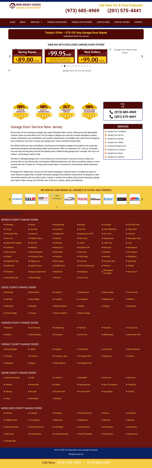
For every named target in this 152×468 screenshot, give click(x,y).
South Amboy (35, 434)
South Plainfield (85, 434)
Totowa (131, 356)
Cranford (58, 377)
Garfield (58, 238)
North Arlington (36, 252)
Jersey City (132, 328)
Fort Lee (9, 238)
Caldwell (58, 292)
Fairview (131, 234)
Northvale (58, 252)
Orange (106, 306)
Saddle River (60, 266)
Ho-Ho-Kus (83, 278)
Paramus (58, 256)
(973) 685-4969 (69, 463)
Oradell (9, 256)
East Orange (108, 292)
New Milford (11, 252)
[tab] (123, 105)
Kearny (8, 334)
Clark (32, 377)
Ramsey (106, 256)
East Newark (35, 328)
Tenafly (131, 266)
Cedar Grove (84, 292)
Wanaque (9, 363)
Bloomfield (34, 292)
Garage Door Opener (82, 22)
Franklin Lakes (36, 238)
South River (108, 434)
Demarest (59, 229)
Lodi (130, 243)
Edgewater (132, 229)
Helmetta (131, 413)
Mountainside (84, 385)
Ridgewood (35, 261)
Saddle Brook (35, 266)
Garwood (131, 377)
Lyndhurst (10, 247)
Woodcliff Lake (12, 278)
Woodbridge (11, 441)
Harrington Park (134, 238)
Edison (106, 413)
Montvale (107, 247)
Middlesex (83, 420)
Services (35, 22)
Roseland (132, 306)
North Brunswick (37, 427)
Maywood (59, 247)
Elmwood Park (12, 234)
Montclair (9, 306)
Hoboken (107, 328)
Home (12, 22)
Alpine (32, 225)
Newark (33, 306)
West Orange (84, 313)
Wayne (33, 363)
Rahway (9, 391)
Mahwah (33, 247)
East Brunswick (85, 413)
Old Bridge (59, 427)
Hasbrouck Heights (13, 243)
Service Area (103, 22)
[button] (9, 56)
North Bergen (35, 334)
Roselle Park (60, 391)
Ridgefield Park (12, 261)
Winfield (58, 398)
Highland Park (11, 420)
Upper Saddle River (38, 272)
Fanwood (107, 377)
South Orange (11, 313)
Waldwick (58, 272)
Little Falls (107, 349)
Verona (33, 313)
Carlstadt (107, 225)
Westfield (34, 398)
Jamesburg (34, 420)
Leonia (82, 243)
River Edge (59, 261)
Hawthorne (83, 349)
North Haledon (134, 349)
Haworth (33, 243)
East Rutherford (109, 229)
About (23, 22)
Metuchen (59, 420)
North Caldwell (61, 306)
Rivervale (83, 261)
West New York (134, 334)
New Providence (110, 385)
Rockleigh (132, 261)
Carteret (9, 413)
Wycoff (58, 278)
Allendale (9, 225)
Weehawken (108, 334)
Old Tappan (132, 252)
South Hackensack (86, 266)
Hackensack (108, 238)
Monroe (131, 420)
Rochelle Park (109, 261)
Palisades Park (36, 256)
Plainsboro (132, 427)
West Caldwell (60, 313)
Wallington (83, 272)
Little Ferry (107, 243)
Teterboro (10, 272)
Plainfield (132, 385)
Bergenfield (59, 225)
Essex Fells (133, 292)
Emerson (33, 234)
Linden (57, 385)
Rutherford (10, 266)
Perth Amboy (84, 427)
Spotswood (133, 434)
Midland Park (84, 247)
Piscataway (108, 427)
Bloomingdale (11, 349)
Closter (9, 229)
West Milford (60, 363)
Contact (138, 22)
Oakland (106, 252)
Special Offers (121, 22)
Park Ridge (83, 256)
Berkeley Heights (13, 377)
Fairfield (9, 299)
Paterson (34, 356)
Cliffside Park (133, 225)
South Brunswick (61, 434)
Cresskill (33, 229)
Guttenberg (59, 328)
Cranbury (33, 413)
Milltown (107, 420)
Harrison (82, 328)
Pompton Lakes (61, 356)
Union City (83, 334)
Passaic (9, 356)
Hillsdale (58, 243)
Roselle (33, 391)
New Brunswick (12, 427)
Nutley (81, 306)
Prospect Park (85, 356)
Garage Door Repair (57, 22)
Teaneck (106, 266)
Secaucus (59, 334)
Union (8, 398)
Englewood (59, 234)
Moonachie (132, 247)
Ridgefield (132, 256)
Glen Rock (83, 238)
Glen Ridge (34, 299)
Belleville (9, 292)
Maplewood (108, 299)
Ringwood (107, 356)
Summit (131, 391)
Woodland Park (85, 363)
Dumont (82, 229)
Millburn (131, 299)
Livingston (83, 299)
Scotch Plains (84, 391)
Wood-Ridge (35, 278)
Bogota (82, 225)
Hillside (9, 385)
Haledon (58, 349)
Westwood (132, 272)
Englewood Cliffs (86, 234)
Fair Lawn (107, 234)
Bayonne (9, 328)
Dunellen (58, 413)
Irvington (58, 299)
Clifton (33, 349)
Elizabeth (83, 377)
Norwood (83, 252)
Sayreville (10, 434)
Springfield (107, 391)
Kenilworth (34, 385)
